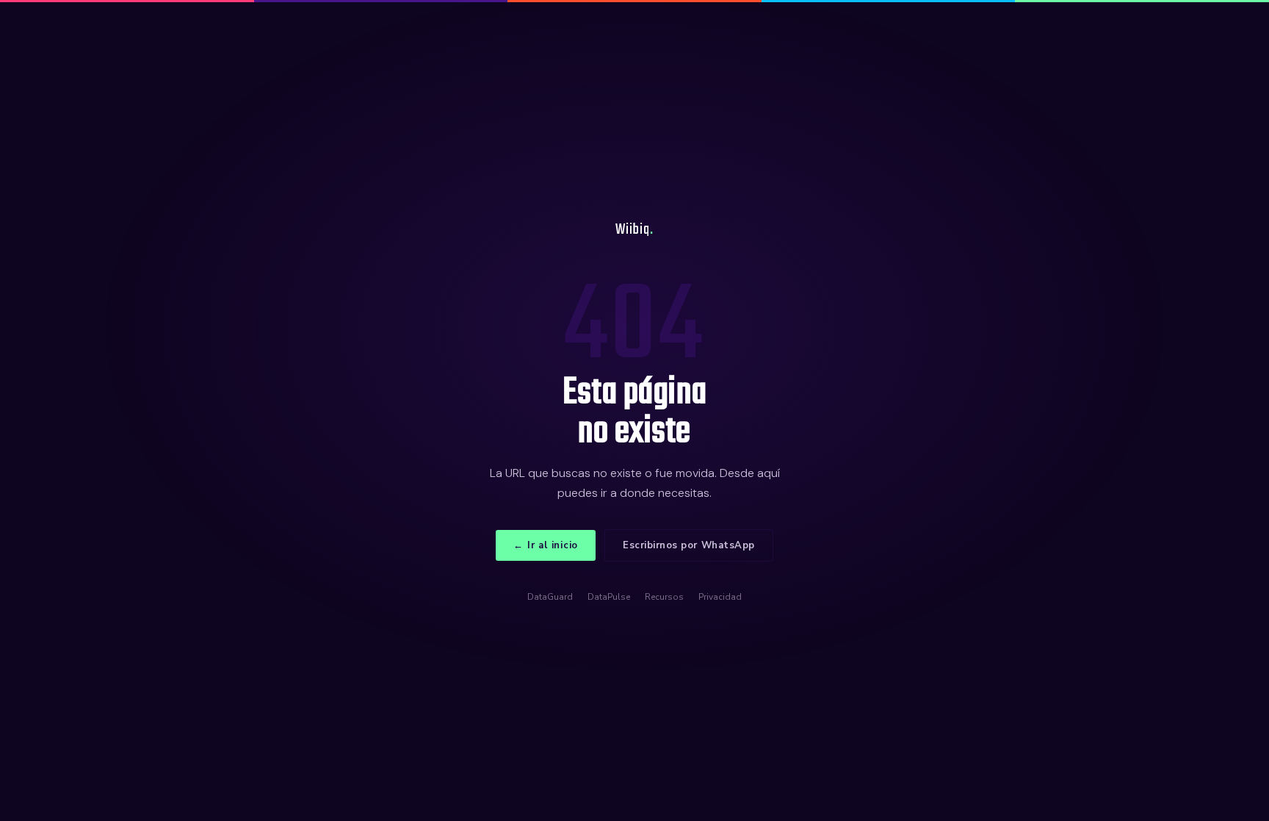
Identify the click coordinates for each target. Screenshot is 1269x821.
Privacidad (720, 597)
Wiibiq (634, 229)
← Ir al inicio (545, 545)
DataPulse (609, 597)
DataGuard (550, 597)
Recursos (664, 597)
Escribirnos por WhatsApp (688, 545)
